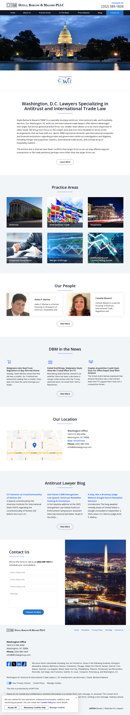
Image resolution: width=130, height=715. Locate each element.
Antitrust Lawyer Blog (65, 483)
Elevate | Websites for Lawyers (106, 708)
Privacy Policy (97, 630)
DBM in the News (65, 349)
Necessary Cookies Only (35, 707)
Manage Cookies (54, 683)
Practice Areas (45, 13)
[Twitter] (14, 664)
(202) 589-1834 (112, 6)
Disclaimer (85, 630)
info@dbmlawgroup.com (80, 447)
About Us (27, 13)
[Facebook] (9, 664)
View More (65, 323)
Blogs (100, 13)
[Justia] (24, 664)
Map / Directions (76, 440)
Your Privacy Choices (21, 683)
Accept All (12, 707)
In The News (64, 13)
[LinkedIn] (19, 664)
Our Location (65, 419)
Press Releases (84, 13)
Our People (65, 285)
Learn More (65, 162)
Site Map (108, 630)
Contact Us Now (33, 612)
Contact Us (114, 13)
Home (13, 13)
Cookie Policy (38, 683)
